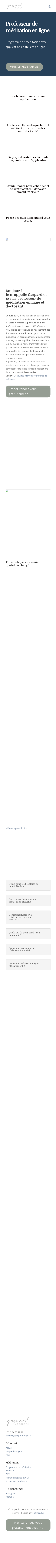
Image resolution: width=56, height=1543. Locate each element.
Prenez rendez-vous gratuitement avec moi (28, 1525)
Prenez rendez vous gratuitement (23, 391)
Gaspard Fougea (14, 1451)
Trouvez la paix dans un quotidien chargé (22, 563)
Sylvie (13, 1134)
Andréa (14, 1252)
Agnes (13, 1341)
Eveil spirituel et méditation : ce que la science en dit (27, 665)
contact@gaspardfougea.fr (19, 1435)
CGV (8, 1474)
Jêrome (14, 1033)
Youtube (10, 1496)
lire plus (12, 1063)
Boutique (10, 1470)
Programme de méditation (18, 1467)
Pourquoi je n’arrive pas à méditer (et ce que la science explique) (28, 723)
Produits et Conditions (16, 1481)
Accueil (9, 1447)
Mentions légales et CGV (17, 1477)
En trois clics (38, 1512)
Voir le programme (24, 66)
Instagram (11, 1493)
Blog (8, 1455)
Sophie (14, 1191)
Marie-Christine (20, 1084)
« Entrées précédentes (16, 828)
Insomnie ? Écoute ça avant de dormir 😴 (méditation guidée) (26, 782)
